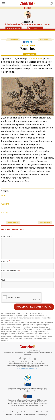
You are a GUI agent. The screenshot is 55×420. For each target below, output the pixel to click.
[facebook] (20, 358)
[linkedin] (34, 358)
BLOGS (27, 8)
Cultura (5, 204)
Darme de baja (42, 414)
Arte (3, 195)
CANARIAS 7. (27, 346)
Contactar (6, 412)
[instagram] (29, 358)
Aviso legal (15, 412)
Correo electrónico (10, 271)
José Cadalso (35, 58)
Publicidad (9, 414)
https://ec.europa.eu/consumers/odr (27, 368)
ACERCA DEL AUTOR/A (13, 28)
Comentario (6, 237)
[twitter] (24, 358)
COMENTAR (30, 54)
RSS (35, 28)
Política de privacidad (42, 412)
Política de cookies (29, 414)
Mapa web (18, 414)
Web (3, 280)
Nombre (5, 261)
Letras (4, 212)
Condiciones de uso (27, 412)
